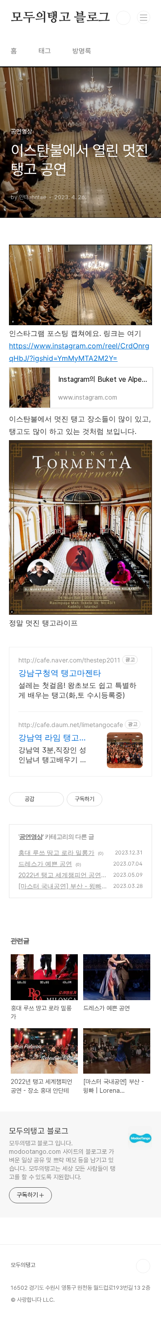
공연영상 (30, 836)
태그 (44, 51)
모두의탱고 (23, 1265)
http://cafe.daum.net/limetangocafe (70, 724)
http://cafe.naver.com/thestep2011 (69, 660)
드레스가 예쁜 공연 (45, 863)
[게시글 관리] (53, 799)
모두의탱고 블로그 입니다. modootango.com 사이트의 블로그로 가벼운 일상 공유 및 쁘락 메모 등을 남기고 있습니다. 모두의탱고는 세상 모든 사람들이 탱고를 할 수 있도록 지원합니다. (62, 1160)
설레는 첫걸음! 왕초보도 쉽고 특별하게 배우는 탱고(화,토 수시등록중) (77, 690)
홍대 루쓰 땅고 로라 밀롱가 (56, 852)
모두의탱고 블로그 (60, 18)
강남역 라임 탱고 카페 (48, 738)
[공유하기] (42, 799)
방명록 (81, 51)
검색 (123, 18)
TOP (143, 1266)
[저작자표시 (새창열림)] (106, 799)
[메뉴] (143, 17)
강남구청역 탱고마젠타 (59, 673)
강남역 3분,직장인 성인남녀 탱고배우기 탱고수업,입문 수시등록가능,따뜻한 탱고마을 (52, 754)
